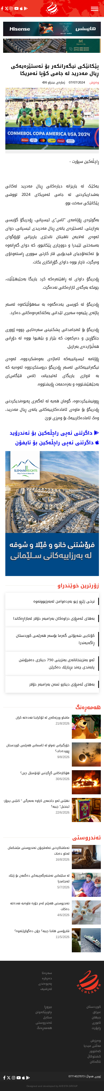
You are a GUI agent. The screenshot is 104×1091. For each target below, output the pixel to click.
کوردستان (93, 1006)
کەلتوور (95, 1051)
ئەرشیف (46, 989)
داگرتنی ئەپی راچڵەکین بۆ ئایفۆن (55, 442)
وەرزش (95, 1040)
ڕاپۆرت (96, 1028)
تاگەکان (95, 1061)
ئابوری (96, 1022)
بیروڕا (48, 1006)
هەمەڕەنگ (44, 1028)
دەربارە (47, 978)
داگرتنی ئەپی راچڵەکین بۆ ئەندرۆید (52, 433)
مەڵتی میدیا (92, 1046)
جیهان (96, 1017)
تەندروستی (44, 1022)
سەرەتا (47, 973)
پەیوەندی (45, 983)
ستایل (47, 1017)
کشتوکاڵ (94, 1056)
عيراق (97, 1012)
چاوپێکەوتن (43, 1012)
